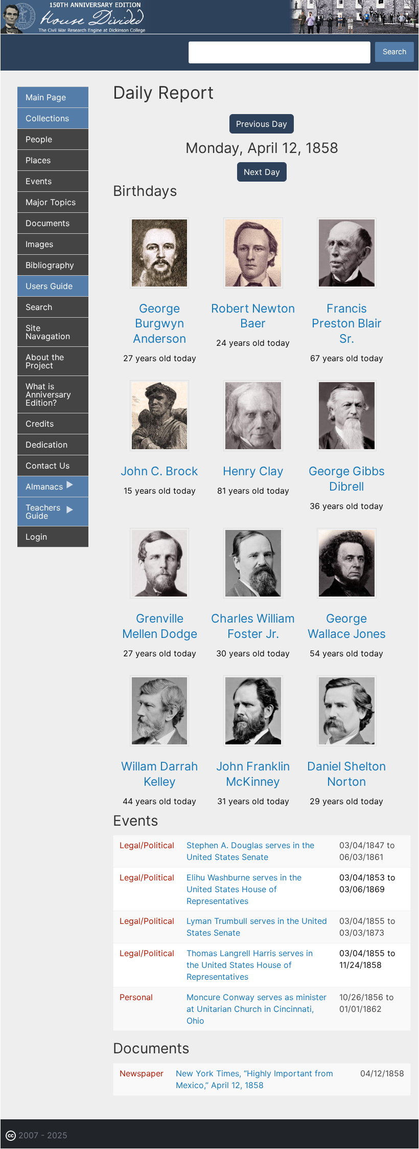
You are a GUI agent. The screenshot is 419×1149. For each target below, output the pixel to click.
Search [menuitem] (39, 307)
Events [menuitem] (39, 181)
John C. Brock (159, 471)
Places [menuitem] (38, 160)
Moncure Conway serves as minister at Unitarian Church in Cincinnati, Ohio (257, 1009)
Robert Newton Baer (253, 316)
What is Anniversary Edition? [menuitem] (48, 394)
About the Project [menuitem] (45, 361)
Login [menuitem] (36, 537)
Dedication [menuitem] (46, 444)
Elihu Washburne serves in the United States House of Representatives (244, 889)
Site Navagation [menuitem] (48, 332)
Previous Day (261, 124)
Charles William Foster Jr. (253, 626)
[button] (160, 285)
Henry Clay (253, 471)
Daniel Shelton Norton (346, 774)
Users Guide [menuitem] (49, 286)
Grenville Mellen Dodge (159, 626)
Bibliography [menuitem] (50, 265)
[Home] (209, 16)
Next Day (262, 172)
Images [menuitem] (39, 244)
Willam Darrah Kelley (159, 774)
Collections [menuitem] (47, 118)
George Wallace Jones (347, 626)
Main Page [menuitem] (46, 97)
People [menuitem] (39, 139)
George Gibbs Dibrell (347, 479)
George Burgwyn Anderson (159, 323)
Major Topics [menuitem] (51, 202)
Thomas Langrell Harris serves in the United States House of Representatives (250, 965)
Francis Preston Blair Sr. (347, 323)
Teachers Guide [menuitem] (38, 514)
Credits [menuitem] (40, 423)
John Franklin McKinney (253, 774)
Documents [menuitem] (47, 223)
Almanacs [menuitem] (40, 489)
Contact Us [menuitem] (47, 465)
